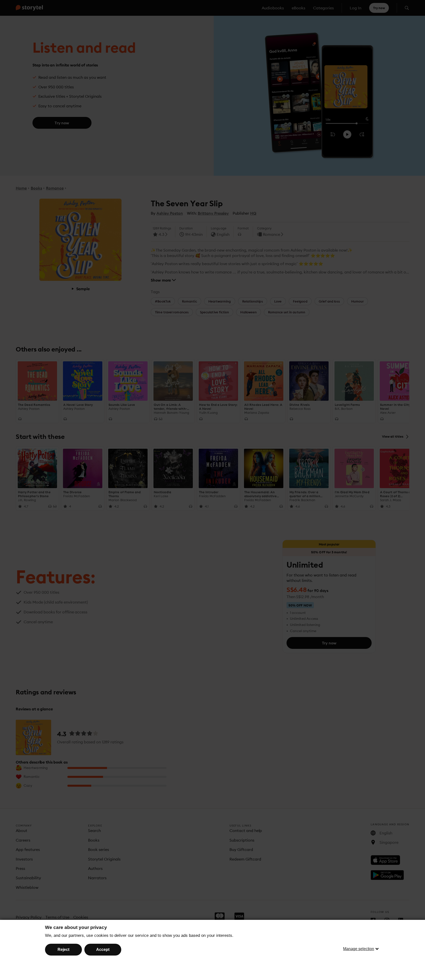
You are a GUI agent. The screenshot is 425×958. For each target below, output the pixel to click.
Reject (63, 949)
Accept (102, 949)
